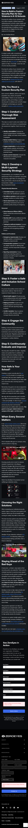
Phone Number (7, 682)
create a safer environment (16, 106)
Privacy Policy (4, 814)
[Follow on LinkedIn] (14, 807)
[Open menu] (25, 2)
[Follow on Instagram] (10, 807)
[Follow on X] (6, 807)
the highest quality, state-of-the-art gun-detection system (12, 594)
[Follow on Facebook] (3, 807)
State (4, 694)
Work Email (6, 676)
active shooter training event (12, 423)
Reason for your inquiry (6, 776)
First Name (6, 664)
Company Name (6, 770)
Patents (3, 820)
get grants (14, 61)
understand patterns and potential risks (14, 143)
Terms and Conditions (19, 817)
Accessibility (8, 820)
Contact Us (14, 791)
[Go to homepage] (8, 2)
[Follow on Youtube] (18, 807)
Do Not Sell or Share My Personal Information (10, 824)
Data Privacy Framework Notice (8, 817)
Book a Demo (14, 711)
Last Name (6, 670)
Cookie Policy (10, 814)
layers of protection (18, 183)
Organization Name (8, 689)
